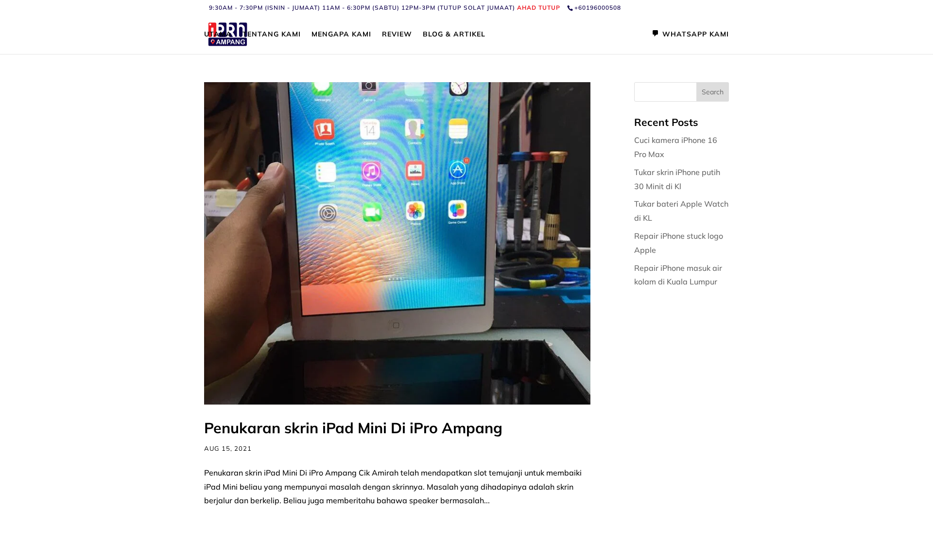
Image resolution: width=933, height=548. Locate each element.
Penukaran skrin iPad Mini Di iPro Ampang (353, 428)
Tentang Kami (271, 34)
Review (397, 34)
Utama (218, 34)
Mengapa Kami (341, 34)
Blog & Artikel (454, 34)
